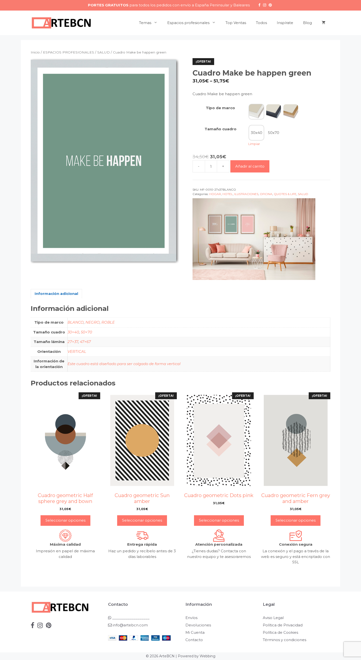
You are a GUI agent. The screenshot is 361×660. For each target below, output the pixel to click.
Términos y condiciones (284, 639)
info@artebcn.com (130, 625)
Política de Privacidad (283, 625)
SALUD (103, 52)
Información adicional (56, 293)
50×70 (86, 332)
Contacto (194, 639)
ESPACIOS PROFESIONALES (68, 52)
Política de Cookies (280, 632)
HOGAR (215, 194)
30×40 (73, 332)
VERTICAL (77, 351)
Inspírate (285, 22)
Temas (145, 22)
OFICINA (266, 194)
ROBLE (108, 322)
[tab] (56, 294)
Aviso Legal (273, 617)
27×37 (73, 341)
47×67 (85, 341)
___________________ (130, 617)
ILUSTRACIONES (246, 194)
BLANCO (76, 322)
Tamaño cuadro (220, 129)
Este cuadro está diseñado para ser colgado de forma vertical (124, 363)
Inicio (35, 52)
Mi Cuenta (195, 632)
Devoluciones (198, 625)
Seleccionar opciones (65, 520)
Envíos (191, 617)
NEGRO (92, 322)
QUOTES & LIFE (285, 194)
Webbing (207, 656)
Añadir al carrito (249, 166)
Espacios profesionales (188, 22)
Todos (261, 22)
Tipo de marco (220, 108)
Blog (307, 22)
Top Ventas (235, 22)
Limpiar (254, 144)
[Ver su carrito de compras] (323, 22)
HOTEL (227, 194)
